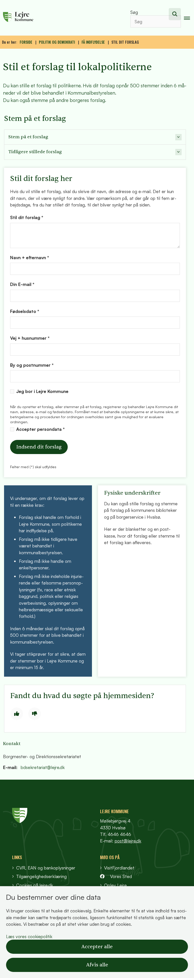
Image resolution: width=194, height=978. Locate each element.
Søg (134, 12)
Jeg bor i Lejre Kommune (42, 391)
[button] (189, 18)
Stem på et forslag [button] (28, 137)
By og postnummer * (32, 365)
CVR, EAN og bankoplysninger (45, 867)
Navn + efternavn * (29, 257)
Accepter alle (97, 947)
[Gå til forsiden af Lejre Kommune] (60, 17)
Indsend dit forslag (39, 447)
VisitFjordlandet (119, 867)
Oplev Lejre (115, 885)
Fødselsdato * (24, 311)
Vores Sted (121, 876)
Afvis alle (97, 965)
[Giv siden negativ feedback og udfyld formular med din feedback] (34, 713)
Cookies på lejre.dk (34, 885)
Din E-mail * (22, 284)
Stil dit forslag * (26, 217)
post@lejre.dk (128, 840)
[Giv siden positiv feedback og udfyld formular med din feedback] (16, 713)
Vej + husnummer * (30, 338)
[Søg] (175, 14)
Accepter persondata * (40, 429)
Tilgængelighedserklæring (41, 876)
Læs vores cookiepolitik (29, 936)
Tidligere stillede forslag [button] (35, 152)
